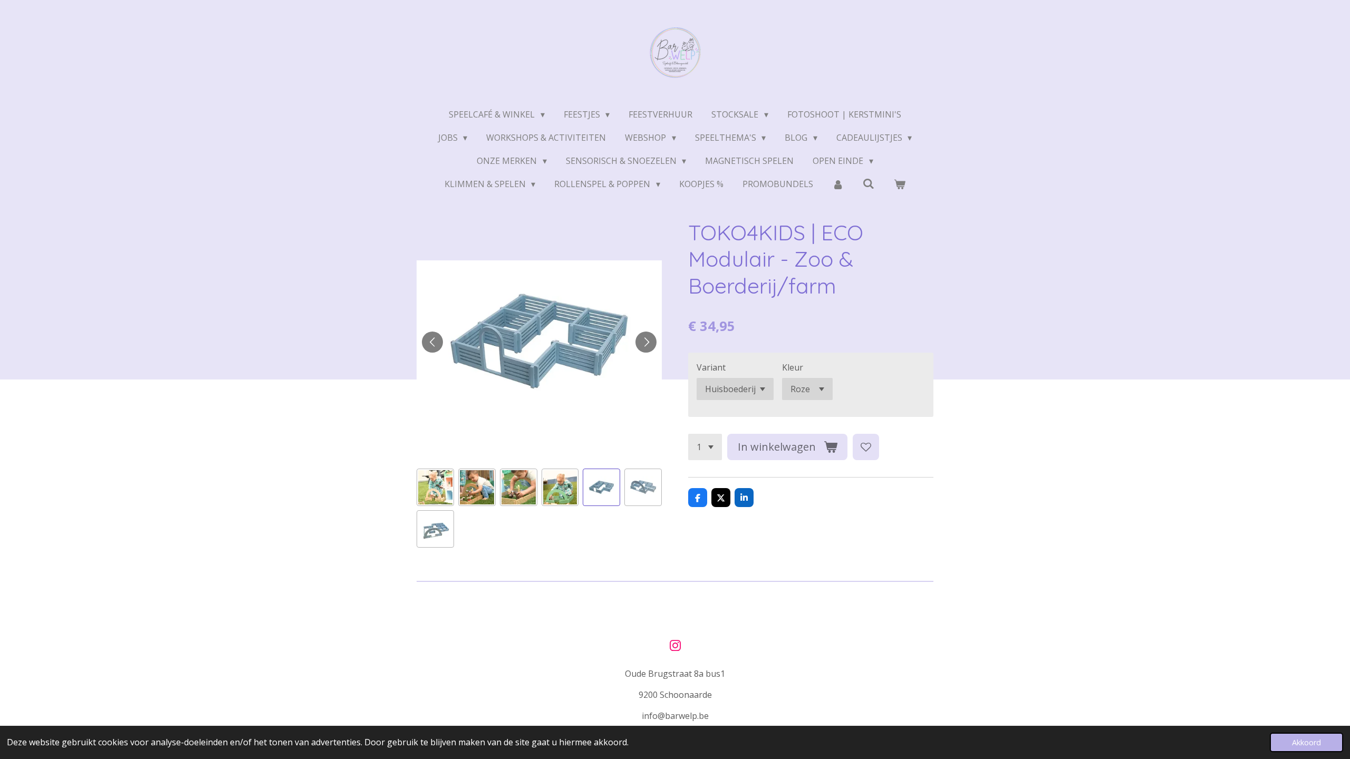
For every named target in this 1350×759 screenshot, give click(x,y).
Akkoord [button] (1306, 742)
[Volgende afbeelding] (646, 342)
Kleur (792, 367)
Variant (711, 367)
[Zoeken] (868, 183)
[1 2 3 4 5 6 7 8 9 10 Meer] (705, 447)
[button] (435, 487)
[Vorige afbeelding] (432, 342)
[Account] (838, 184)
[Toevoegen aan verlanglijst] (866, 447)
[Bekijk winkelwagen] (899, 184)
